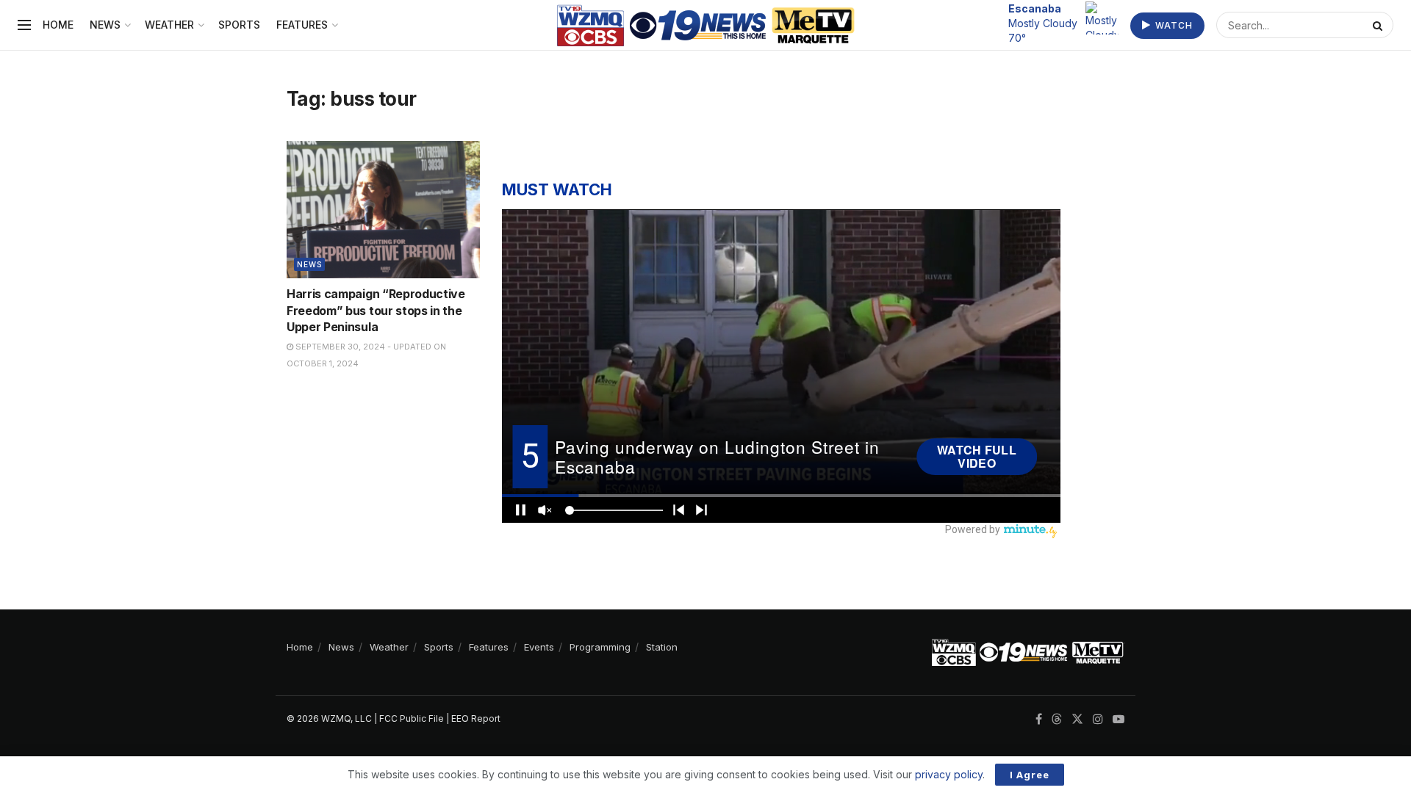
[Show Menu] (24, 25)
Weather (169, 24)
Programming (600, 647)
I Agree (1029, 775)
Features (302, 24)
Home (58, 24)
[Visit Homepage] (706, 25)
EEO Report (475, 718)
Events (539, 647)
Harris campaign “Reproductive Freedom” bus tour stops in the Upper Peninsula (376, 310)
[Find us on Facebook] (1038, 719)
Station (662, 647)
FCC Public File (411, 718)
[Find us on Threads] (1057, 719)
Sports (239, 24)
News (105, 24)
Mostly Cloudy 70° (1042, 22)
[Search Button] (1379, 25)
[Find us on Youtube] (1118, 719)
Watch (1172, 25)
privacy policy (949, 774)
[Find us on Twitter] (1077, 719)
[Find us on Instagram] (1098, 719)
